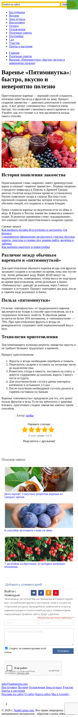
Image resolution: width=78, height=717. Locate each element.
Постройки (16, 36)
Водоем (14, 15)
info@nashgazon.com (15, 684)
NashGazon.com (24, 710)
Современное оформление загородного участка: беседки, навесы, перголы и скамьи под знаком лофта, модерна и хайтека (38, 240)
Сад (11, 39)
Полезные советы (20, 32)
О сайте (29, 694)
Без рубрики (17, 12)
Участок (14, 43)
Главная (14, 52)
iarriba (30, 415)
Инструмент (17, 22)
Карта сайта (43, 694)
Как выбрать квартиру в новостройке (26, 247)
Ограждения (17, 29)
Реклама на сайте (13, 694)
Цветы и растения (20, 46)
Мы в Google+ (60, 694)
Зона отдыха (17, 19)
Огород (14, 25)
